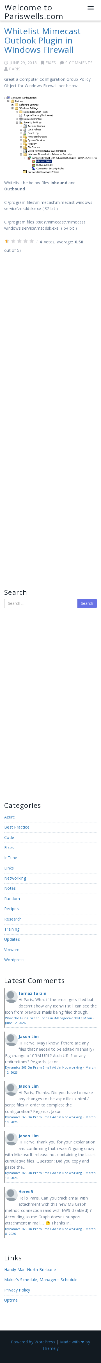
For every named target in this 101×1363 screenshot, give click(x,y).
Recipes (11, 908)
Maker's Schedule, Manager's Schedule (41, 1279)
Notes (10, 888)
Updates (12, 939)
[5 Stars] (32, 241)
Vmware (12, 949)
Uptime (11, 1300)
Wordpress (14, 959)
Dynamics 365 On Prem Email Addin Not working (43, 1067)
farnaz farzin (32, 993)
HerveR (26, 1191)
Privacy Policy (17, 1290)
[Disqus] (50, 331)
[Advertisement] (21, 704)
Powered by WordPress (33, 1341)
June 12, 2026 (15, 1023)
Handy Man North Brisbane (30, 1269)
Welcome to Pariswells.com (34, 11)
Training (11, 929)
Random (12, 898)
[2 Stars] (13, 241)
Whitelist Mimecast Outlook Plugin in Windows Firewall (42, 40)
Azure (9, 817)
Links (9, 868)
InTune (10, 857)
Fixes (50, 62)
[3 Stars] (19, 241)
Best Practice (16, 827)
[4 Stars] (25, 241)
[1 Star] (7, 241)
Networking (15, 878)
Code (9, 837)
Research (13, 919)
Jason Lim (29, 1036)
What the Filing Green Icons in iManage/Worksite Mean (48, 1018)
